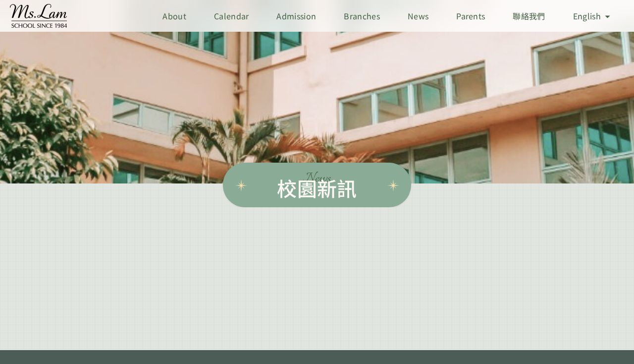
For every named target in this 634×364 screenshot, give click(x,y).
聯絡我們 (529, 16)
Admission (296, 16)
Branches (362, 16)
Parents (470, 16)
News (418, 16)
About (174, 16)
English (587, 16)
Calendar (231, 16)
